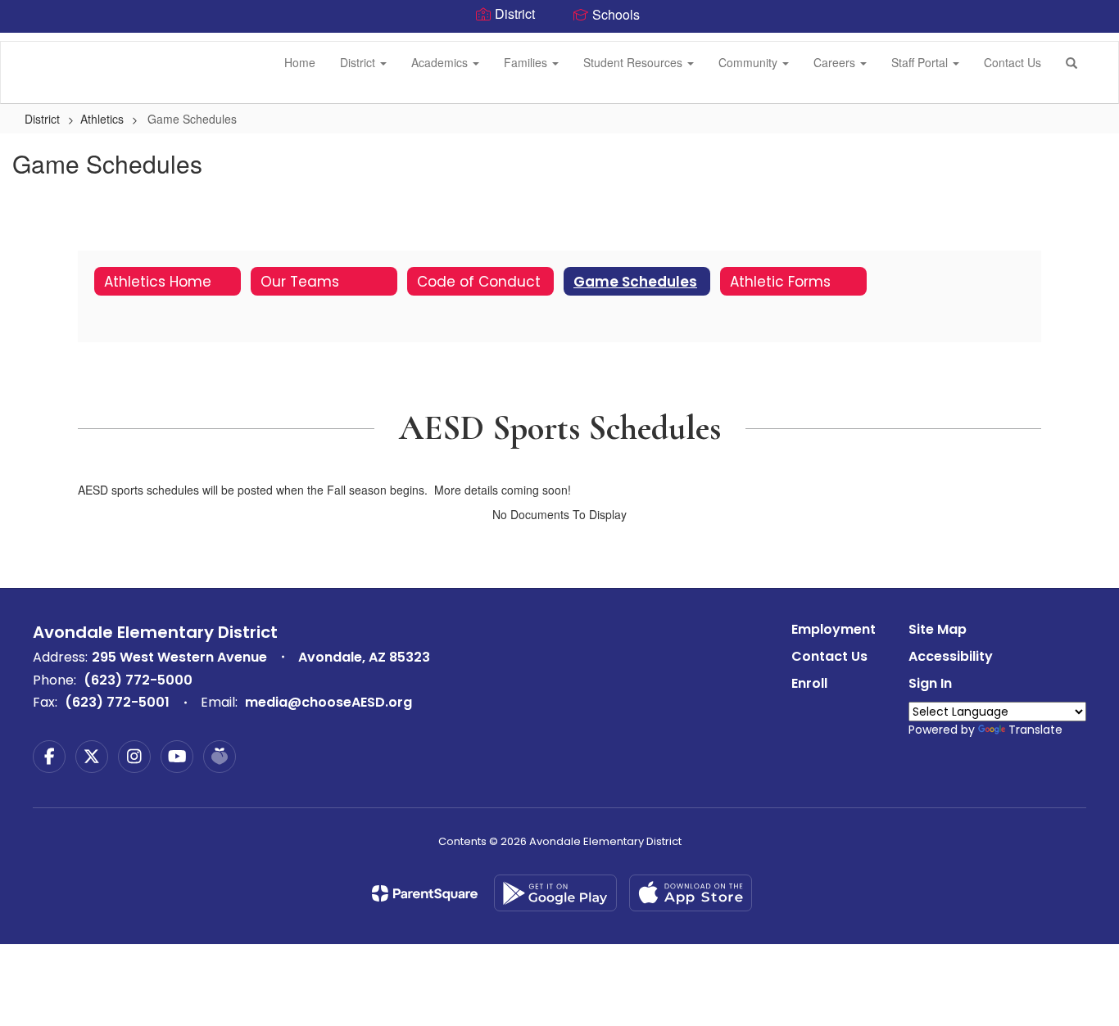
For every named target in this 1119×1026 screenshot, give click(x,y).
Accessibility (950, 656)
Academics (441, 62)
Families (527, 62)
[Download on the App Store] (690, 893)
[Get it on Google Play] (555, 893)
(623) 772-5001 (117, 702)
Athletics (102, 119)
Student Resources (634, 62)
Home (299, 62)
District (359, 62)
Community (749, 62)
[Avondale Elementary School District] (25, 41)
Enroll (809, 683)
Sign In (930, 683)
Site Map (937, 629)
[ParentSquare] (425, 893)
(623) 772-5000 (138, 680)
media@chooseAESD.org (328, 702)
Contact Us (1012, 62)
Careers (836, 62)
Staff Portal (921, 62)
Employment (833, 629)
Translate (1035, 729)
